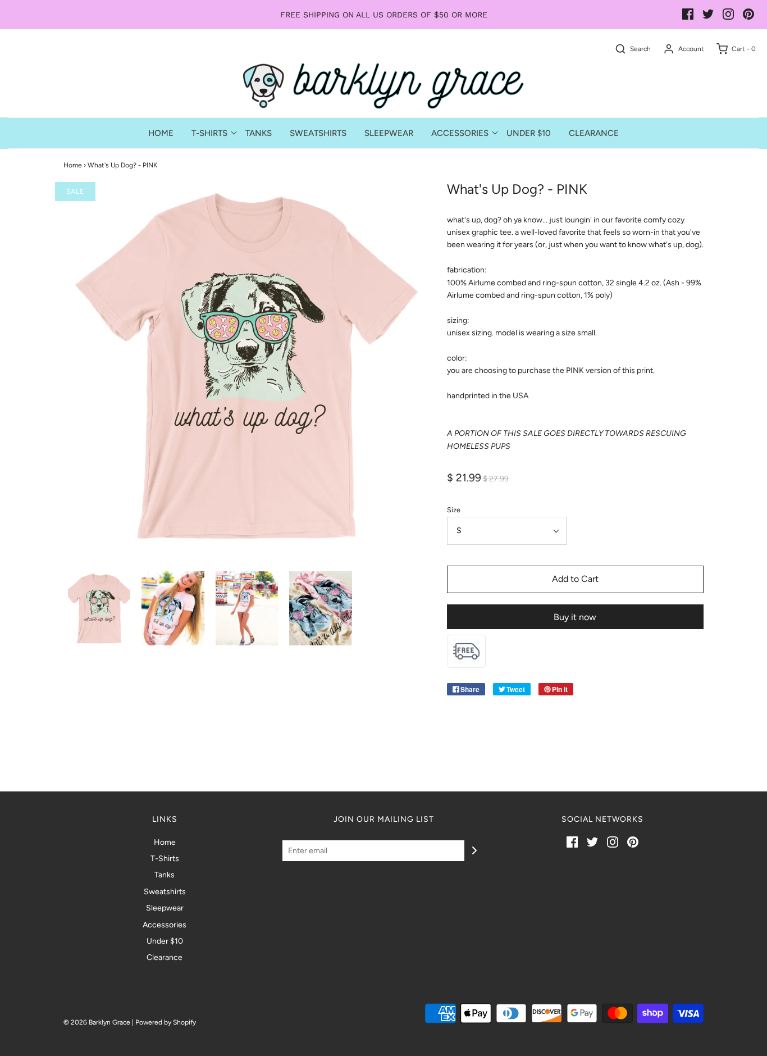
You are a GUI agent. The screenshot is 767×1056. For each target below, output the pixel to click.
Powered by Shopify (165, 1022)
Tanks (258, 133)
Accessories (164, 925)
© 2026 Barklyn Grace (96, 1022)
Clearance (594, 133)
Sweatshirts (318, 133)
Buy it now (575, 617)
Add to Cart (575, 578)
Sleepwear (388, 133)
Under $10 (528, 133)
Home (161, 133)
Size (453, 510)
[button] (99, 608)
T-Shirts (164, 858)
